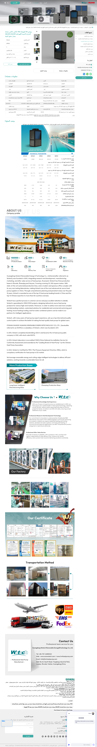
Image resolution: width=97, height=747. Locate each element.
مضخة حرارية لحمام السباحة (77, 27)
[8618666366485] (46, 736)
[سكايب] (84, 74)
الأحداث (29, 2)
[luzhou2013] (43, 736)
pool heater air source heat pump (63, 710)
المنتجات (36, 2)
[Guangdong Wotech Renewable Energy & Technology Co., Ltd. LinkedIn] (51, 736)
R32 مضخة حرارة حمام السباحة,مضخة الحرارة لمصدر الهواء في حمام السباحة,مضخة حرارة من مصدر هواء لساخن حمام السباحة (42, 704)
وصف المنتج (43, 71)
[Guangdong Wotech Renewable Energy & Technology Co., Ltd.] (88, 3)
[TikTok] (48, 736)
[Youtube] (54, 736)
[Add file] (94, 744)
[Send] (69, 744)
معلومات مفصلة (63, 71)
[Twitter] (63, 736)
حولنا (41, 2)
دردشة (14, 2)
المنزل (45, 2)
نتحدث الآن (84, 77)
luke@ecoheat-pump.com (84, 67)
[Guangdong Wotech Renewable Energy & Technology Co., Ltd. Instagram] (57, 736)
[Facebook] (60, 736)
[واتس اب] (90, 74)
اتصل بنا (23, 2)
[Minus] (69, 713)
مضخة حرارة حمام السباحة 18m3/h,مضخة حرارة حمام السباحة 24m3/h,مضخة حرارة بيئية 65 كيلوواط (48, 707)
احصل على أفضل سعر (24, 64)
